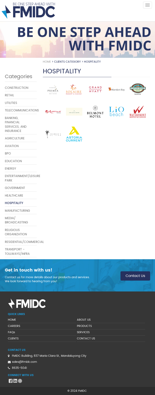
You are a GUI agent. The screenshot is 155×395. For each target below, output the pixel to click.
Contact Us (135, 276)
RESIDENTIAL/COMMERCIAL (24, 242)
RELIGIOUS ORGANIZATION (16, 232)
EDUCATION (13, 161)
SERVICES (83, 332)
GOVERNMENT (15, 188)
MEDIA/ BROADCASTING (16, 220)
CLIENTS (13, 338)
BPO (8, 153)
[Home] (30, 11)
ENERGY (10, 168)
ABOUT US (84, 319)
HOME (12, 319)
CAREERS (14, 326)
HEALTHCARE (14, 195)
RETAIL (9, 95)
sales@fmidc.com (24, 362)
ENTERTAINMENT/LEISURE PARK (22, 178)
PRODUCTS (84, 326)
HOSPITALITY (14, 203)
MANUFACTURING (17, 210)
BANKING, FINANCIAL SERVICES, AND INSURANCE (15, 125)
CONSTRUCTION (16, 87)
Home (47, 61)
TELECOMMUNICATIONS (22, 110)
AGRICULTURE (15, 138)
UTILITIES (11, 103)
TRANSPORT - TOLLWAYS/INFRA (17, 251)
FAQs (11, 332)
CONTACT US (86, 338)
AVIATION (12, 146)
